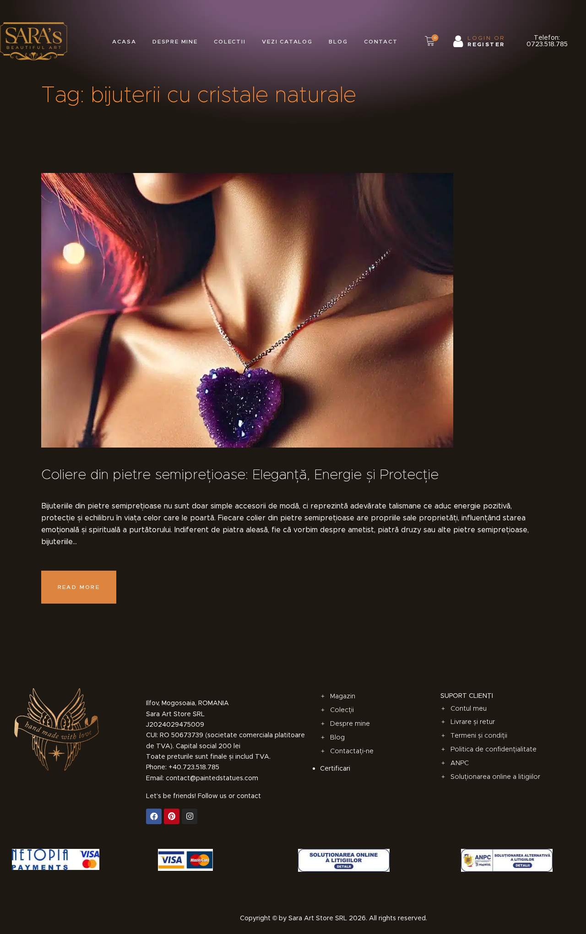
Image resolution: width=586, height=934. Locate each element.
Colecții (342, 710)
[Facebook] (154, 816)
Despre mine (350, 723)
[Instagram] (189, 816)
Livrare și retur (472, 722)
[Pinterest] (171, 816)
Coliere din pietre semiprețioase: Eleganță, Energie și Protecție (240, 474)
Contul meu (468, 708)
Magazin (342, 696)
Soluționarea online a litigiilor (495, 776)
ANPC (459, 763)
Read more (79, 586)
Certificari (335, 768)
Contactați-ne (352, 751)
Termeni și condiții (478, 735)
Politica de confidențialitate (493, 749)
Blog (337, 737)
